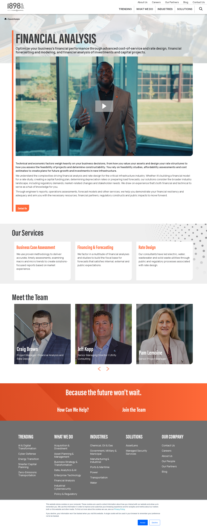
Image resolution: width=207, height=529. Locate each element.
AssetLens (132, 445)
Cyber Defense (27, 453)
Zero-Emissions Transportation (27, 474)
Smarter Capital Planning (27, 465)
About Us (142, 2)
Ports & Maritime (100, 467)
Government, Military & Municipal (103, 452)
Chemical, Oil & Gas (101, 445)
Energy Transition (28, 459)
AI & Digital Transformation (27, 447)
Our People (168, 461)
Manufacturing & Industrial (99, 460)
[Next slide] (108, 368)
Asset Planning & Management (64, 455)
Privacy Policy (119, 509)
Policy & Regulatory (65, 494)
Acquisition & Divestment (62, 447)
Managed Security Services (136, 452)
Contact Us (199, 2)
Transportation (99, 477)
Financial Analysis (14, 19)
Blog (185, 2)
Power (94, 472)
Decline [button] (155, 522)
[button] (104, 106)
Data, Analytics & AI (65, 470)
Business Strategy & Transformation (65, 463)
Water (93, 482)
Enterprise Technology (67, 475)
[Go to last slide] (99, 368)
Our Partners (172, 2)
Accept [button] (142, 522)
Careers (156, 2)
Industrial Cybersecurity (62, 487)
